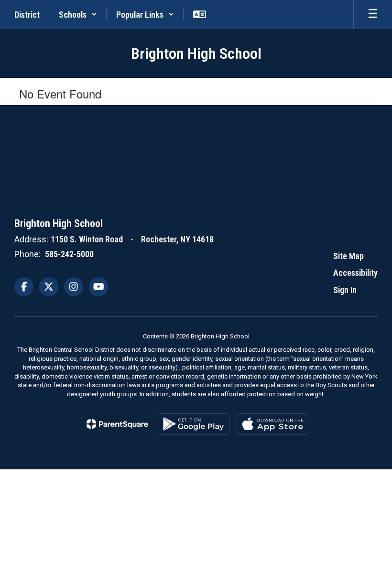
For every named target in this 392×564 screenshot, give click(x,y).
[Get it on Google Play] (193, 424)
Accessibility (355, 273)
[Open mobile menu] (373, 14)
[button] (78, 14)
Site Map (348, 256)
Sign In (345, 290)
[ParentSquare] (117, 424)
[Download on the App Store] (272, 424)
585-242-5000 (69, 254)
